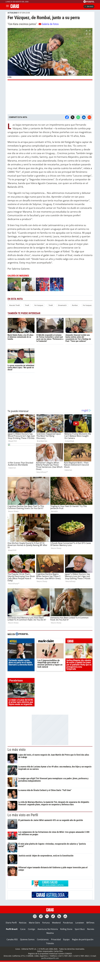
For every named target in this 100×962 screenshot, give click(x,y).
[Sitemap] (65, 916)
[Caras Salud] (50, 885)
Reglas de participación (82, 939)
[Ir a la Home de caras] (14, 7)
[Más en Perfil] (21, 634)
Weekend (56, 922)
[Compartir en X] (72, 117)
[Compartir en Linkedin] (84, 117)
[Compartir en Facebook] (67, 117)
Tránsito (50, 943)
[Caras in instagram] (35, 916)
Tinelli (27, 305)
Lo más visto (17, 750)
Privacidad (56, 939)
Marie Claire (34, 922)
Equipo (66, 939)
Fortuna (46, 922)
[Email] (89, 117)
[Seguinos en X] (47, 916)
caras (78, 641)
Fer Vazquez (38, 305)
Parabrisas (68, 922)
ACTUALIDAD (12, 13)
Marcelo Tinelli (14, 305)
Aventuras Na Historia (48, 929)
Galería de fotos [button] (50, 24)
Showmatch (62, 305)
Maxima (50, 933)
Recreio (90, 929)
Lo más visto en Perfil (23, 815)
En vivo (90, 6)
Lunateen (79, 922)
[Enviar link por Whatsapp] (78, 117)
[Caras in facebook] (41, 916)
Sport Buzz (80, 929)
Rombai (75, 305)
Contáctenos (43, 939)
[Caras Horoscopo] (50, 897)
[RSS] (59, 916)
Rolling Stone (66, 929)
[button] (50, 54)
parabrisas (21, 681)
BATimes (90, 922)
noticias (21, 641)
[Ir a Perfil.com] (88, 2)
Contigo (31, 929)
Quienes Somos (27, 939)
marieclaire (49, 641)
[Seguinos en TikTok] (53, 916)
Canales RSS (12, 939)
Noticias (22, 922)
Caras (22, 929)
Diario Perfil (11, 922)
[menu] (7, 6)
